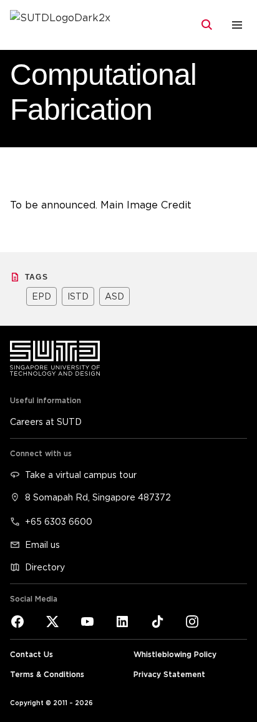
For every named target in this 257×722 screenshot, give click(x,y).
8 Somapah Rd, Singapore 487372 (98, 497)
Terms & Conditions (47, 674)
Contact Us (31, 654)
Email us (42, 544)
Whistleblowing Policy (174, 654)
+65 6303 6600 (58, 521)
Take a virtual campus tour (81, 474)
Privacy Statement (169, 674)
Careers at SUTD (46, 421)
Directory (45, 567)
